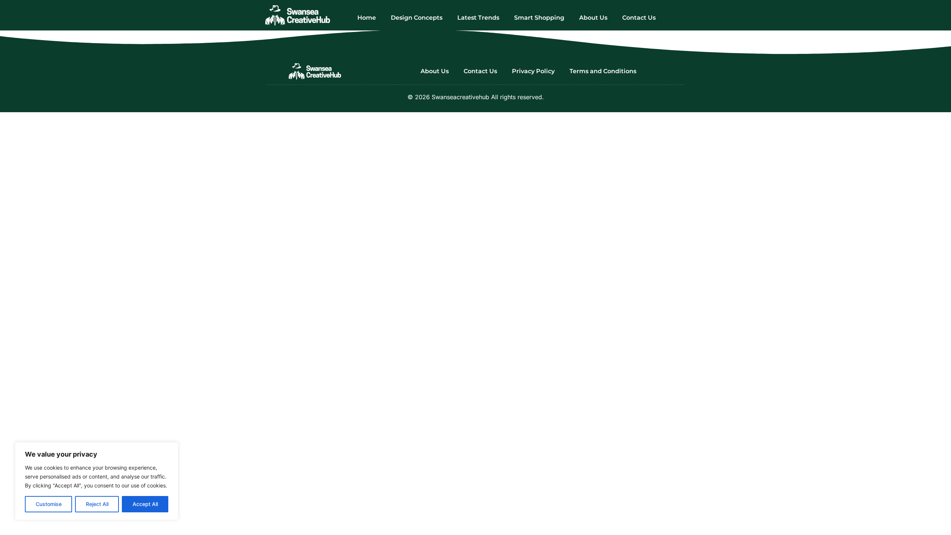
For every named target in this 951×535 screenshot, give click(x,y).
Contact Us (639, 17)
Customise (49, 504)
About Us (593, 17)
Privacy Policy (533, 71)
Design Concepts (416, 17)
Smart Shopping (539, 17)
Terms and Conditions (602, 71)
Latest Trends (478, 17)
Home (366, 17)
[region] (96, 481)
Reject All (97, 504)
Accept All (145, 504)
